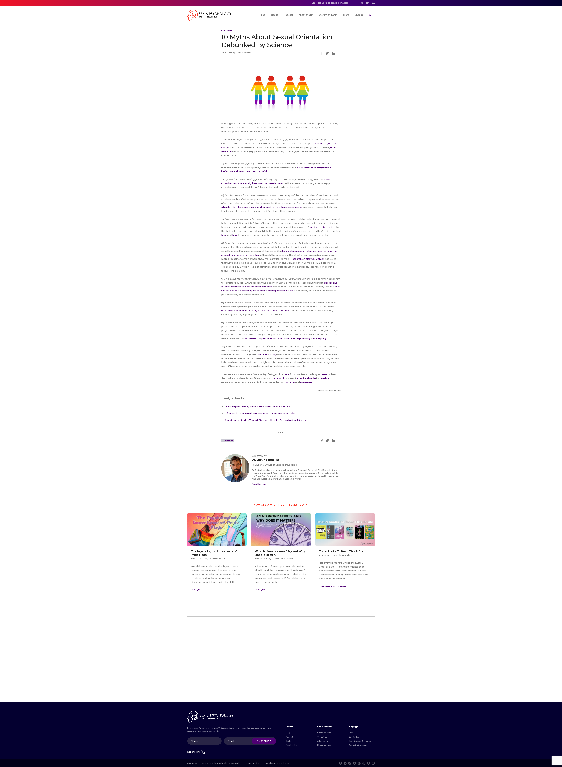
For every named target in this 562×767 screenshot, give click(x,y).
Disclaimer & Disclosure (277, 763)
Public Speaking (324, 733)
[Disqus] (281, 659)
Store (346, 15)
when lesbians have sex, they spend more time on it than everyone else (261, 207)
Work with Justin (328, 15)
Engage (359, 15)
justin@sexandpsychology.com (332, 3)
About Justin (291, 745)
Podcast (288, 15)
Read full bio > (260, 484)
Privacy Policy (252, 763)
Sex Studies (354, 737)
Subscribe (264, 741)
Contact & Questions (358, 745)
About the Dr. (306, 15)
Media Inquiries (324, 745)
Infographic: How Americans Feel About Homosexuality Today (260, 413)
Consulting (322, 737)
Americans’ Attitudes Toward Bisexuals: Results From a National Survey (265, 420)
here (224, 235)
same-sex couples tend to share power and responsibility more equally (286, 338)
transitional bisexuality (321, 227)
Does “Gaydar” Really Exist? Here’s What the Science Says (257, 406)
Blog (262, 15)
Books (274, 15)
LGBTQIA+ (226, 30)
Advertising (322, 741)
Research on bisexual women (307, 258)
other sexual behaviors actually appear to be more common (255, 310)
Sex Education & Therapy (360, 741)
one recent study (266, 354)
